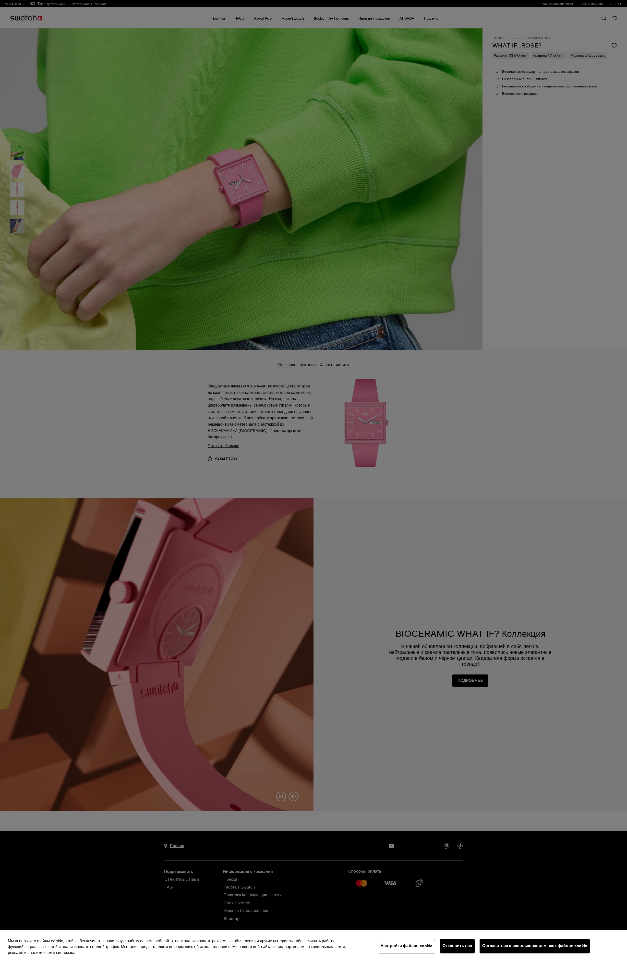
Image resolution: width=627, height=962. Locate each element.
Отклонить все (457, 946)
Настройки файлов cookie (407, 946)
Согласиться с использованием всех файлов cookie (534, 946)
